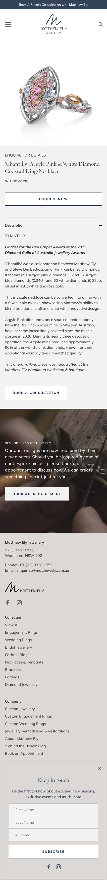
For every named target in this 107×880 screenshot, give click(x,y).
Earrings (12, 677)
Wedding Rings (18, 639)
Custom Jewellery (20, 708)
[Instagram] (58, 866)
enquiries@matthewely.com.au (42, 570)
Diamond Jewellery (21, 684)
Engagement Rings (21, 632)
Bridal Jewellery (18, 647)
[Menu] (7, 24)
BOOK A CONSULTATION (36, 393)
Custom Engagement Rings (28, 716)
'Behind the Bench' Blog (25, 746)
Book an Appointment (24, 753)
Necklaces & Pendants (24, 662)
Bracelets (13, 669)
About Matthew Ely (21, 738)
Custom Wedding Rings (25, 723)
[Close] (99, 768)
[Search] (100, 26)
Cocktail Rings (17, 654)
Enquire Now (53, 199)
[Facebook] (48, 866)
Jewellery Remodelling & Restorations (37, 731)
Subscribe (53, 851)
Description (15, 225)
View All (12, 625)
